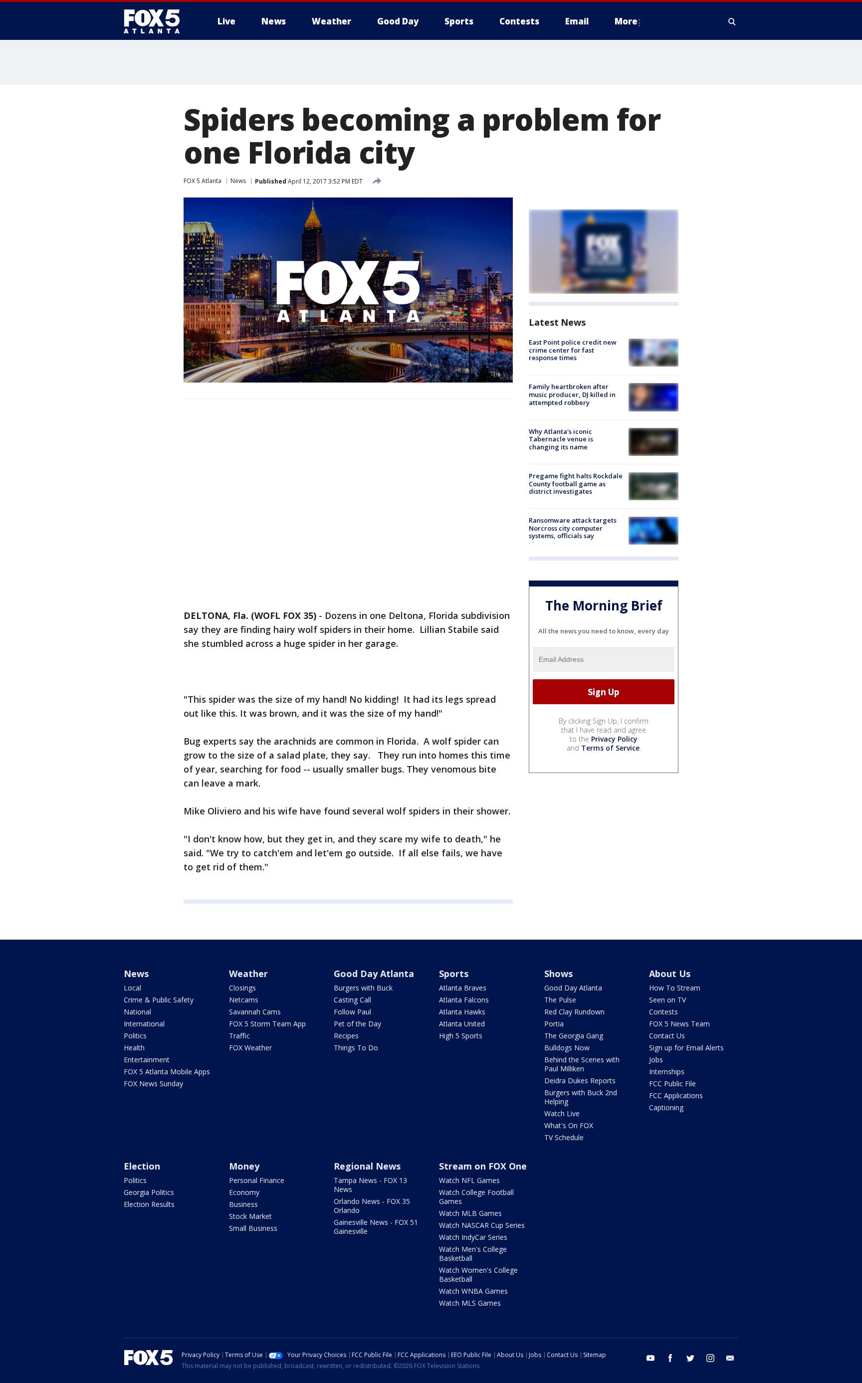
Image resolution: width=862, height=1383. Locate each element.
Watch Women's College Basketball (478, 1274)
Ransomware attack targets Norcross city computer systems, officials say (573, 528)
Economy (244, 1192)
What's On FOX (568, 1125)
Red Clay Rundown (574, 1011)
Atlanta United (462, 1023)
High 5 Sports (460, 1035)
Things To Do (356, 1047)
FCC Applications (676, 1095)
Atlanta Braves (462, 987)
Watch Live (562, 1113)
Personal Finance (256, 1180)
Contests (663, 1011)
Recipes (346, 1035)
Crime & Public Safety (159, 999)
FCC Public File (672, 1083)
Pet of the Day (357, 1023)
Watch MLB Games (470, 1213)
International (144, 1023)
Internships (666, 1071)
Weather (248, 974)
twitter (690, 1358)
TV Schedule (564, 1137)
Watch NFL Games (469, 1180)
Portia (554, 1023)
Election (142, 1166)
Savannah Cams (255, 1011)
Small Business (253, 1228)
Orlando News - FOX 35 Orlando (372, 1205)
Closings (242, 987)
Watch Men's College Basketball (473, 1253)
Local (132, 987)
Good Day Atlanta (374, 974)
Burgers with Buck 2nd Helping (580, 1097)
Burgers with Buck (363, 987)
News (238, 181)
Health (134, 1047)
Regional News (367, 1166)
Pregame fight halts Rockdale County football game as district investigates (576, 483)
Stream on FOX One (483, 1166)
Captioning (666, 1107)
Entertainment (147, 1059)
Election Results (149, 1204)
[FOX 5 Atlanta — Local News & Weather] (157, 21)
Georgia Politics (149, 1192)
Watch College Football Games (476, 1196)
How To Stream (674, 987)
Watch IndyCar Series (473, 1237)
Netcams (243, 999)
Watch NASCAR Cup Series (482, 1225)
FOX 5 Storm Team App (267, 1023)
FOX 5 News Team (679, 1023)
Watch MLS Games (470, 1303)
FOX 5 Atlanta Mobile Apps (167, 1071)
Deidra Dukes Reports (580, 1080)
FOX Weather (250, 1047)
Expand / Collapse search (732, 21)
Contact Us (667, 1035)
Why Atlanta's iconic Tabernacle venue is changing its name (561, 439)
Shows (558, 974)
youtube (650, 1358)
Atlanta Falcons (464, 999)
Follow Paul (352, 1011)
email (730, 1358)
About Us (669, 974)
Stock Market (250, 1216)
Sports (453, 974)
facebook (670, 1358)
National (137, 1011)
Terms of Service (610, 748)
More (626, 21)
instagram (710, 1358)
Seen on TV (667, 999)
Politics (135, 1035)
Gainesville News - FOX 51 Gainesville (376, 1226)
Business (243, 1204)
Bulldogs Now (567, 1047)
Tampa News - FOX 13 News (370, 1185)
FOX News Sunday (153, 1083)
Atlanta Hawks (462, 1011)
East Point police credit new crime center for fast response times (573, 350)
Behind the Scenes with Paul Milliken (582, 1064)
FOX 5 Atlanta (202, 181)
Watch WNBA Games (473, 1291)
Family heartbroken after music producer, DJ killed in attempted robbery (572, 394)
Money (244, 1166)
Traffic (239, 1035)
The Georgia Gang (573, 1035)
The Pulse (560, 999)
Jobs (656, 1059)
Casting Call (352, 999)
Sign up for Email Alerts (686, 1047)
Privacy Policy (614, 739)
